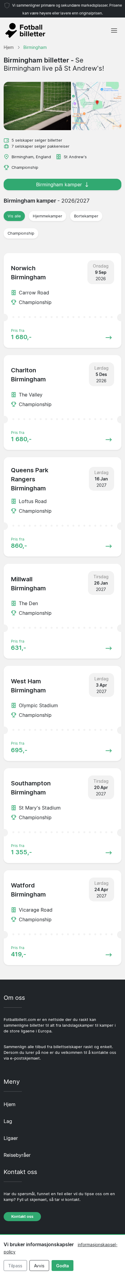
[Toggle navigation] (114, 30)
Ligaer (11, 1138)
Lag (8, 1121)
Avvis (39, 1265)
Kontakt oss (22, 1216)
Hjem (9, 1104)
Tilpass (15, 1265)
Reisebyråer (17, 1155)
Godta (62, 1265)
